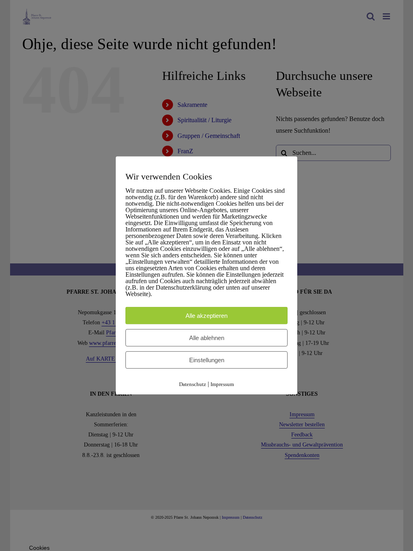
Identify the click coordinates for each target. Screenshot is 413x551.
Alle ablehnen (206, 337)
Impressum (222, 384)
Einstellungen (206, 359)
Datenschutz (192, 384)
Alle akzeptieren (206, 315)
